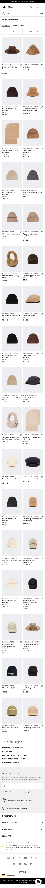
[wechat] (25, 864)
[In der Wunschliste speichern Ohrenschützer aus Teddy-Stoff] (21, 274)
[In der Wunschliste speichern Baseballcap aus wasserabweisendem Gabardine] (42, 599)
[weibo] (14, 864)
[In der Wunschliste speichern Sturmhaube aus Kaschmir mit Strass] (21, 149)
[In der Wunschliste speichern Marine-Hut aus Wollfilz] (42, 477)
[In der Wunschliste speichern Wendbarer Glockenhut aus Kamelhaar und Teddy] (42, 107)
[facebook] (14, 858)
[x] (20, 858)
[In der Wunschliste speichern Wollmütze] (42, 65)
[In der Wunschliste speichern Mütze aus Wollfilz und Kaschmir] (21, 65)
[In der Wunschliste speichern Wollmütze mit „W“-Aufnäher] (21, 559)
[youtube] (25, 858)
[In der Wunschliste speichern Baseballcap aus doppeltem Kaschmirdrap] (42, 517)
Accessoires (6, 25)
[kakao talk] (20, 864)
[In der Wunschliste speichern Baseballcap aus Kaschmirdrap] (42, 559)
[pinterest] (36, 858)
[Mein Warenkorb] (37, 7)
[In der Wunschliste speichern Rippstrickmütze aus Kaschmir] (21, 107)
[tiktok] (31, 858)
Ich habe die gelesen (18, 792)
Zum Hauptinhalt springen (10, 1)
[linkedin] (31, 864)
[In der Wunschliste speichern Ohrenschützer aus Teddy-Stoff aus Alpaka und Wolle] (21, 435)
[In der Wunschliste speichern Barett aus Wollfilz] (42, 314)
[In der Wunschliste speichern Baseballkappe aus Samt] (42, 274)
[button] (11, 32)
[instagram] (8, 858)
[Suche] (41, 13)
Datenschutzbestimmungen (19, 792)
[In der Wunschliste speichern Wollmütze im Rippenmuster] (42, 190)
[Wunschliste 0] (31, 7)
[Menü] (41, 7)
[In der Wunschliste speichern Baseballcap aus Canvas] (42, 686)
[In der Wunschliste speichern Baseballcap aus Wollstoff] (42, 726)
